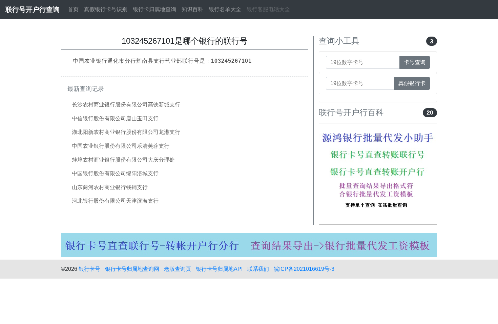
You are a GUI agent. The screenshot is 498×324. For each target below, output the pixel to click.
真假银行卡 (412, 83)
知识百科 (192, 9)
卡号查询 (415, 62)
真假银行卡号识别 (105, 9)
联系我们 (258, 269)
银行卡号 (89, 269)
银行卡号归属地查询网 (132, 269)
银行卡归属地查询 (154, 9)
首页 (73, 9)
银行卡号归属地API (219, 269)
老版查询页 (177, 269)
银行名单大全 (225, 9)
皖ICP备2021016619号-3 (304, 269)
